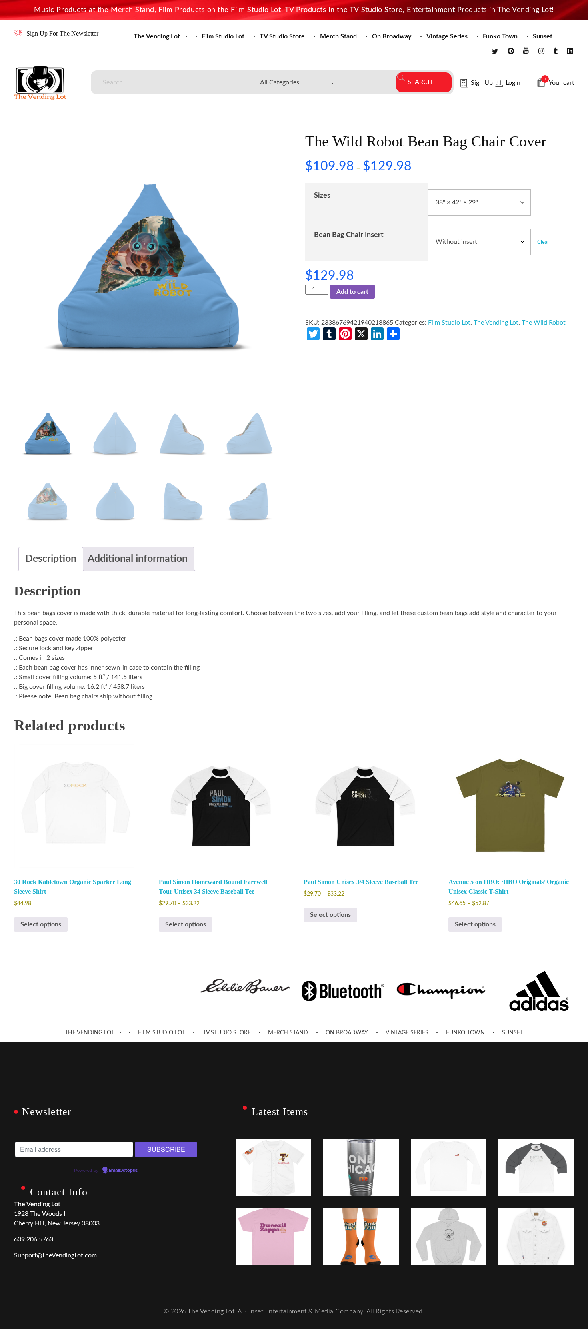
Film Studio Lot (449, 322)
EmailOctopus (123, 1171)
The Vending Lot (496, 322)
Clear (543, 242)
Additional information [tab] (138, 559)
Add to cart (352, 292)
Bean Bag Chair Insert (349, 234)
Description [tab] (50, 559)
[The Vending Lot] (40, 83)
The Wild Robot (544, 322)
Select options (40, 924)
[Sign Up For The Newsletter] (18, 32)
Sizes (322, 195)
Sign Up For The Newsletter (62, 33)
